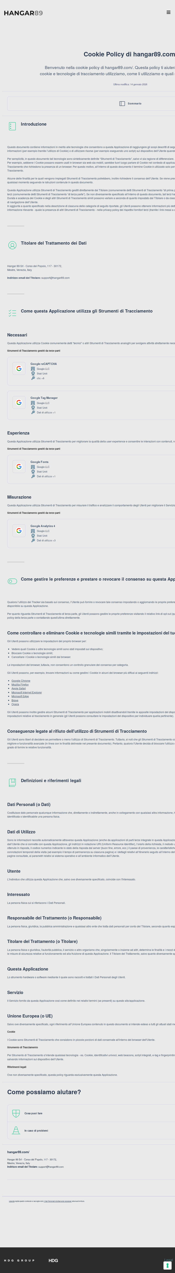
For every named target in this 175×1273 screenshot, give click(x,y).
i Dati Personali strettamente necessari (58, 1201)
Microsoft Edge (20, 696)
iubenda (12, 1201)
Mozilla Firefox (20, 684)
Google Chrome (21, 680)
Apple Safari (19, 688)
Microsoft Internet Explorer (27, 692)
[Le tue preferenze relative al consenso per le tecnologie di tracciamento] (167, 1265)
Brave (15, 700)
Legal (168, 1260)
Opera (15, 704)
